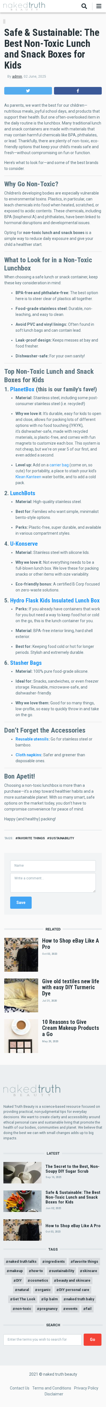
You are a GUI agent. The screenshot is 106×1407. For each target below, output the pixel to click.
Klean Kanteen (28, 477)
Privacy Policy (86, 1388)
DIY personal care (74, 1290)
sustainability (61, 838)
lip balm (51, 1299)
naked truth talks (22, 1261)
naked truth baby (80, 1299)
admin (17, 76)
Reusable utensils (32, 739)
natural (23, 1290)
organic (44, 1290)
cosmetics (39, 1280)
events (71, 1308)
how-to (37, 1271)
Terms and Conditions (51, 1388)
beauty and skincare (73, 1280)
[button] (28, 91)
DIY (19, 1280)
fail (89, 1308)
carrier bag (59, 465)
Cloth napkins (28, 755)
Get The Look (24, 1299)
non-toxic (23, 1308)
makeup (16, 1271)
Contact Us (19, 1388)
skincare (90, 1271)
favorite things (31, 838)
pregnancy (48, 1308)
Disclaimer (54, 1394)
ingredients (55, 1261)
